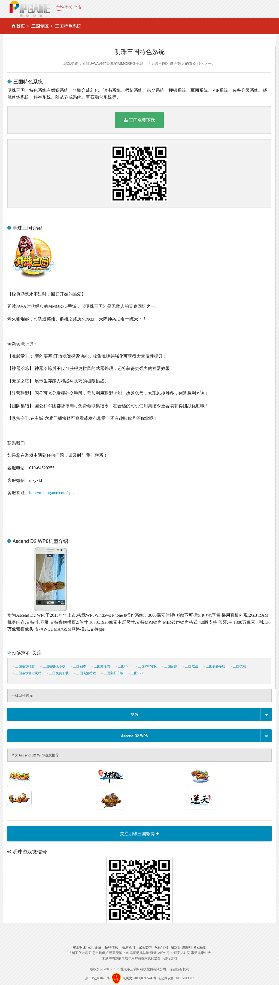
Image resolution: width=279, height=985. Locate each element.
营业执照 (200, 947)
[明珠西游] (200, 776)
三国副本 (79, 666)
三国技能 (239, 666)
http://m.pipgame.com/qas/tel (53, 492)
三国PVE (124, 666)
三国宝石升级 (113, 673)
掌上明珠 (79, 947)
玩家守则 (161, 947)
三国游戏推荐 (24, 666)
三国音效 (170, 666)
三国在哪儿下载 (53, 666)
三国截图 (191, 666)
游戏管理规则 (180, 947)
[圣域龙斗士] (110, 800)
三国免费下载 (142, 120)
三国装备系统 (215, 666)
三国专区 (40, 26)
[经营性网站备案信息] (116, 978)
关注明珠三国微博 (138, 833)
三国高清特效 (85, 673)
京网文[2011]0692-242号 (140, 978)
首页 (20, 26)
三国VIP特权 (147, 666)
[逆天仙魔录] (200, 800)
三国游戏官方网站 (27, 673)
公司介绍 (94, 947)
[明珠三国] (20, 776)
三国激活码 (101, 666)
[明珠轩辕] (110, 776)
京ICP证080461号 (97, 978)
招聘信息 (111, 947)
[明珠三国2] (19, 798)
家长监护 (145, 947)
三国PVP (137, 673)
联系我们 (128, 947)
